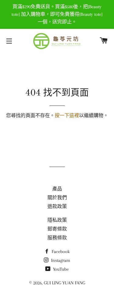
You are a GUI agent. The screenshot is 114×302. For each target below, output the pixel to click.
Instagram (60, 260)
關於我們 (57, 197)
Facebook (60, 251)
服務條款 (57, 238)
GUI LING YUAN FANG (64, 283)
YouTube (60, 269)
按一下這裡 (67, 115)
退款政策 (57, 206)
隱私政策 (57, 220)
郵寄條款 (57, 229)
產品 (57, 189)
